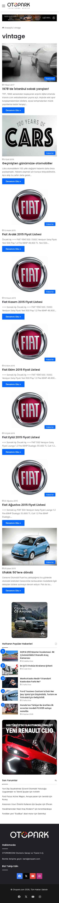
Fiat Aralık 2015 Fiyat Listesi (21, 234)
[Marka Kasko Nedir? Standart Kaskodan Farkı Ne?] (10, 682)
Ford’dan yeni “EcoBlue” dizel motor (18, 813)
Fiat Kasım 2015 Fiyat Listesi (22, 302)
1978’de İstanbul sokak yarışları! (25, 89)
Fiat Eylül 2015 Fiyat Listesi (21, 437)
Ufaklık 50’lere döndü (17, 572)
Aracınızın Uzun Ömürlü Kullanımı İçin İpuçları (22, 804)
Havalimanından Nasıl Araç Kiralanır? (18, 809)
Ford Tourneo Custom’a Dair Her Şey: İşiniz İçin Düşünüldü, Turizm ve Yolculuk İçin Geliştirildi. (38, 694)
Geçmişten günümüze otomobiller (27, 163)
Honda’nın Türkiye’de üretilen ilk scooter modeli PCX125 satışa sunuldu (36, 708)
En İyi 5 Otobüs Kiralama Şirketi (36, 665)
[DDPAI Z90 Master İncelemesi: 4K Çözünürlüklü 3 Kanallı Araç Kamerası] (10, 656)
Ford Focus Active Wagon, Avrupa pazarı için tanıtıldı (25, 796)
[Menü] (3, 7)
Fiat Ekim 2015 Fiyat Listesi (21, 370)
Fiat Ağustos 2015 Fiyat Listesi (23, 505)
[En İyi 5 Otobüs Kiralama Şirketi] (10, 669)
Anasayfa (8, 28)
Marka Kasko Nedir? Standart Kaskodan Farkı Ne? (35, 680)
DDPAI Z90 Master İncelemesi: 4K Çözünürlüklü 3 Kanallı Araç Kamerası (37, 655)
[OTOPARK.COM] (18, 6)
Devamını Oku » (13, 110)
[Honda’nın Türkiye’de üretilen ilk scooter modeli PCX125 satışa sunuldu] (10, 709)
